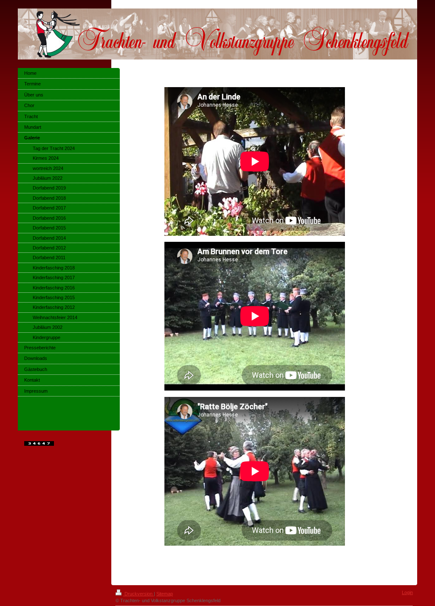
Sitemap (164, 593)
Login (407, 592)
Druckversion (138, 593)
